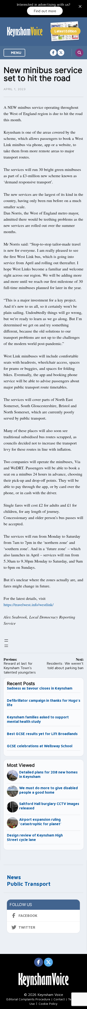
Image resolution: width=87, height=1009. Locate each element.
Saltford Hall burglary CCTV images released (49, 806)
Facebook (28, 916)
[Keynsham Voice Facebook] (53, 52)
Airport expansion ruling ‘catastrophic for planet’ (40, 821)
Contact (59, 999)
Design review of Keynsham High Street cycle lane (35, 837)
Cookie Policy (48, 1003)
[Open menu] (6, 640)
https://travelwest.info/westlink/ (29, 604)
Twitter (27, 927)
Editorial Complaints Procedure (28, 999)
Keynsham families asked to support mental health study (38, 719)
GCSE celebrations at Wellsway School (39, 746)
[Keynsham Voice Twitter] (61, 52)
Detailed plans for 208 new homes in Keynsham (48, 774)
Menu (15, 53)
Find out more (45, 11)
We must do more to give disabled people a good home (48, 790)
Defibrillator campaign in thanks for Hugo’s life (43, 702)
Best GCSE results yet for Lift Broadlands (42, 734)
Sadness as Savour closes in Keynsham (39, 688)
